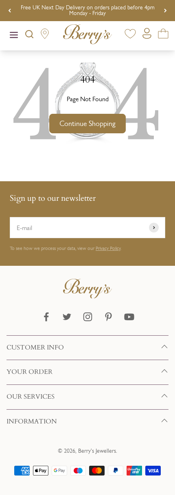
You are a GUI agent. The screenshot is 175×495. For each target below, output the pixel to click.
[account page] (146, 35)
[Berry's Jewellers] (87, 296)
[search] (29, 35)
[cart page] (163, 35)
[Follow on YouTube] (129, 316)
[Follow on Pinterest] (108, 316)
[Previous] (9, 10)
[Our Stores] (45, 35)
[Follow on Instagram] (87, 316)
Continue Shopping (87, 123)
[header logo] (87, 35)
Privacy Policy (108, 248)
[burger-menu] (14, 35)
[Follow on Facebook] (46, 316)
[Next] (165, 10)
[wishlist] (130, 35)
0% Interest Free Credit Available (87, 10)
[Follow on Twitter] (66, 316)
